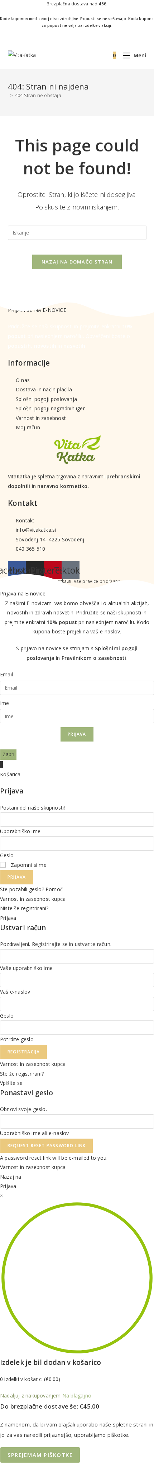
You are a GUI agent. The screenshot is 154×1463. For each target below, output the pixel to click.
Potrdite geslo (17, 1039)
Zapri (8, 754)
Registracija (24, 1052)
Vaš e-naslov (15, 991)
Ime (4, 703)
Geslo (7, 855)
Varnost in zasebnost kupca (33, 898)
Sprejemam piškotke (40, 1454)
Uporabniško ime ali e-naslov (34, 1133)
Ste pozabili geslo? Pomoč (31, 889)
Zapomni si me (28, 864)
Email (6, 674)
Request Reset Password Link (47, 1146)
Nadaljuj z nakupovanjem (30, 1395)
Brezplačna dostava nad (77, 4)
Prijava (77, 734)
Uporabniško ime (20, 831)
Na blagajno (76, 1395)
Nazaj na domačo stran (77, 262)
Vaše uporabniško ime (26, 968)
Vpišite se (11, 1083)
